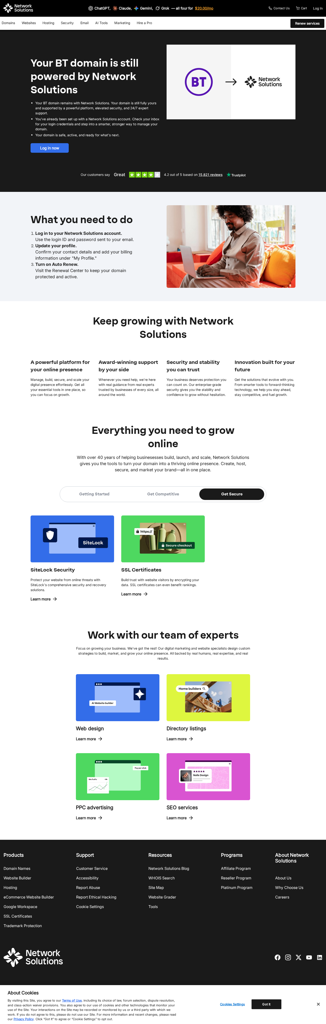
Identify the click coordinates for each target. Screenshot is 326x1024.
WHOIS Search (161, 878)
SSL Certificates (18, 916)
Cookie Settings (90, 906)
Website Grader (162, 897)
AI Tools (101, 23)
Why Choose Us (289, 887)
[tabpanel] (163, 552)
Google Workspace (20, 906)
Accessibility (87, 878)
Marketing (122, 23)
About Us (283, 878)
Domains (8, 23)
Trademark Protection (23, 925)
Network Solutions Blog (168, 868)
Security (67, 23)
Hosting (48, 23)
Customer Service (92, 868)
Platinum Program (236, 887)
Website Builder (17, 878)
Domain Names (17, 868)
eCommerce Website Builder (29, 897)
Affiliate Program (236, 868)
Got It (266, 1004)
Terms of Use (72, 1000)
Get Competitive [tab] (163, 494)
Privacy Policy (24, 1019)
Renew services (307, 23)
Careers (282, 897)
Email (84, 23)
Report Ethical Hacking (96, 897)
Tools (153, 906)
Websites (29, 23)
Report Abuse (88, 887)
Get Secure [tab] (231, 494)
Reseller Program (236, 878)
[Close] (318, 1004)
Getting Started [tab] (94, 494)
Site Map (156, 887)
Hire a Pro (144, 23)
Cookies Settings (232, 1004)
